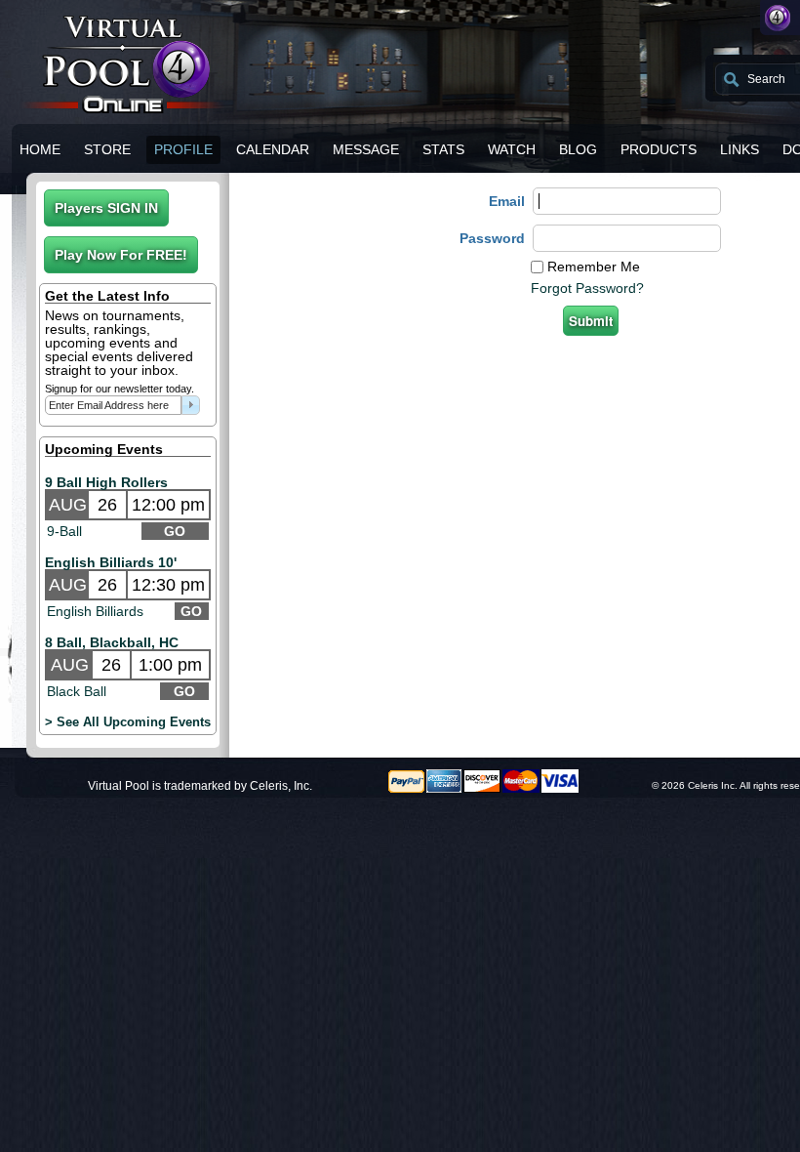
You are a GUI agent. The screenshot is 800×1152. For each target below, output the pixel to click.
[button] (106, 207)
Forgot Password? (587, 288)
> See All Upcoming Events (128, 722)
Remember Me (593, 266)
